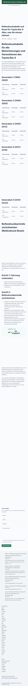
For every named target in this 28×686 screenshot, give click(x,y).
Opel (3, 633)
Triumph (4, 669)
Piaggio (3, 666)
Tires (3, 649)
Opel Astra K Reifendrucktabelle (18, 586)
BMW (3, 609)
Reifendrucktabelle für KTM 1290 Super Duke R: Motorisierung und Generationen (15, 555)
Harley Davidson (6, 661)
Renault (3, 639)
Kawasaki (4, 662)
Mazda (3, 625)
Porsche (4, 637)
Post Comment (6, 545)
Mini (3, 628)
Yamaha (4, 671)
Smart (3, 644)
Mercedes (4, 626)
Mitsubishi (4, 630)
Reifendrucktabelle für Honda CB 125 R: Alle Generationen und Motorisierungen (15, 578)
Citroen (3, 611)
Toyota (15, 38)
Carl (6, 591)
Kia (2, 623)
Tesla (3, 647)
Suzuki (3, 645)
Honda (3, 618)
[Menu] (25, 3)
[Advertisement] (14, 17)
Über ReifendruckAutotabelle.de (9, 678)
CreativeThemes (5, 684)
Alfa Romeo (4, 606)
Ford (3, 616)
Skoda (3, 642)
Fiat (3, 614)
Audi (3, 608)
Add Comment (6, 528)
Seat (3, 640)
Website (4, 523)
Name (4, 515)
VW (2, 654)
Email (4, 519)
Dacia (3, 613)
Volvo (3, 652)
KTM (3, 664)
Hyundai (4, 620)
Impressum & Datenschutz (8, 676)
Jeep (3, 621)
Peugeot (4, 635)
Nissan (3, 632)
